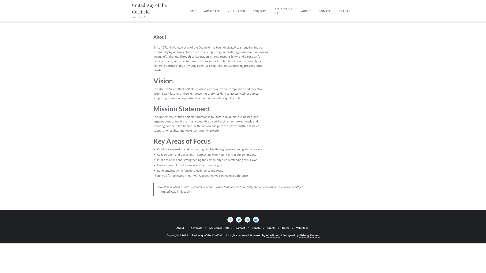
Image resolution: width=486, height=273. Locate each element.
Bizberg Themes (309, 235)
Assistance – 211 (219, 227)
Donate (256, 227)
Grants (271, 227)
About (180, 227)
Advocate (196, 227)
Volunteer (302, 227)
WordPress (273, 235)
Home (286, 227)
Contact (240, 227)
